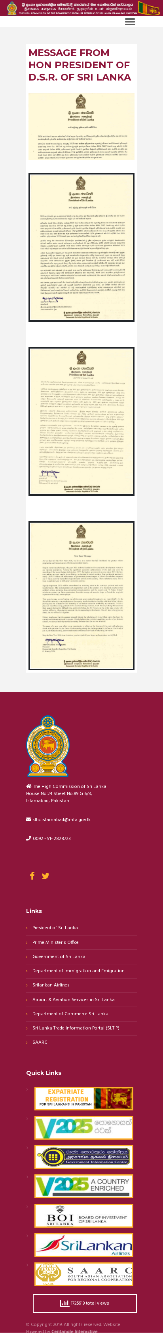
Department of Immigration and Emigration (78, 971)
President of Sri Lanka (55, 928)
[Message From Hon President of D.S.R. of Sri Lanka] (81, 126)
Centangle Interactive (74, 1332)
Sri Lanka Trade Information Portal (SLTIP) (75, 1028)
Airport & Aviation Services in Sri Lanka (73, 1000)
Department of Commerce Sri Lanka (70, 1014)
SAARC (39, 1042)
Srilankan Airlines (51, 985)
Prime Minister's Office (55, 943)
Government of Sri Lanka (58, 957)
